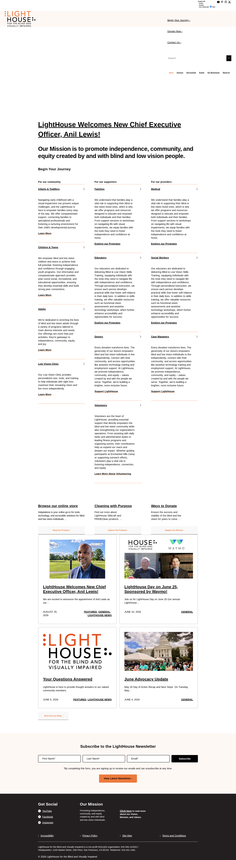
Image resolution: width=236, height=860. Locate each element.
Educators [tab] (100, 257)
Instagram (47, 822)
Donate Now (174, 31)
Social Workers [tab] (160, 257)
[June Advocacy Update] (158, 651)
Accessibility (47, 835)
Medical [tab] (155, 189)
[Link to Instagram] (226, 2)
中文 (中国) (202, 7)
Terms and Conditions (174, 835)
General (104, 611)
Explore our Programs (107, 243)
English (201, 3)
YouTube (47, 811)
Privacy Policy (89, 835)
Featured (90, 611)
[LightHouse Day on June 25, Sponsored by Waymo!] (158, 559)
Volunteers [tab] (101, 405)
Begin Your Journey (178, 20)
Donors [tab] (99, 336)
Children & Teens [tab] (48, 247)
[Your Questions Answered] (77, 651)
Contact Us (174, 42)
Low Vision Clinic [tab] (48, 364)
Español (201, 5)
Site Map (127, 835)
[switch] (211, 6)
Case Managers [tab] (160, 336)
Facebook (47, 816)
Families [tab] (99, 189)
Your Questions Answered (67, 679)
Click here (126, 811)
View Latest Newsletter (117, 778)
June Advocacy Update (146, 679)
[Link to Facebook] (222, 2)
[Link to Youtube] (218, 2)
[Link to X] (229, 2)
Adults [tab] (42, 309)
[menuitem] (171, 73)
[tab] (201, 1)
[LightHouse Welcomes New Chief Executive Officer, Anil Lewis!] (77, 559)
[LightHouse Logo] (20, 19)
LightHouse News (100, 615)
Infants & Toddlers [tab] (49, 189)
